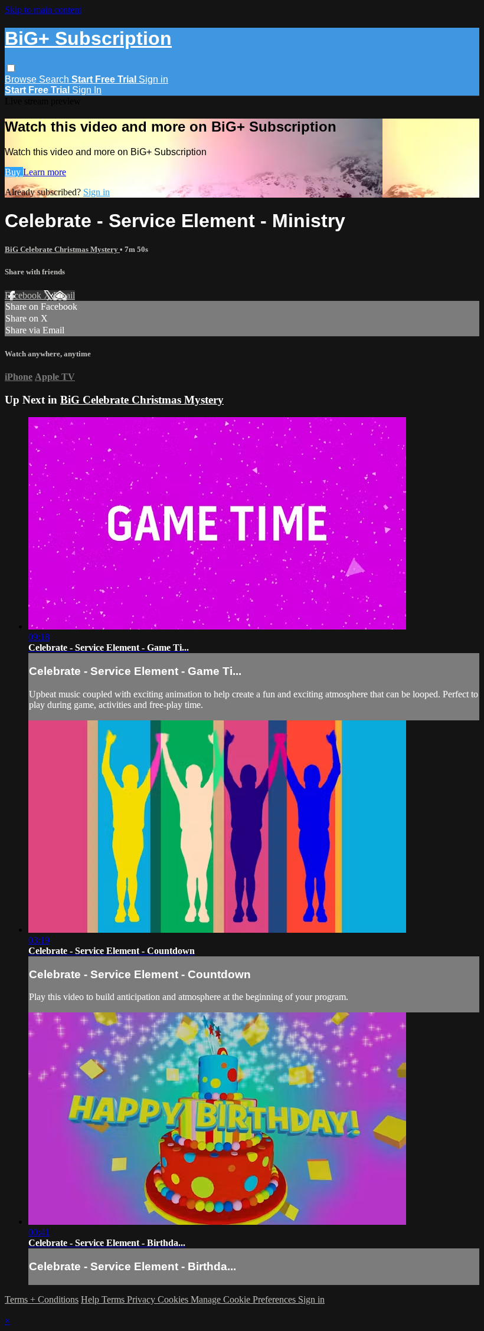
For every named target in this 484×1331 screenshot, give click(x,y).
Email (64, 295)
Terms (114, 1299)
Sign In (87, 90)
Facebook (24, 295)
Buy (14, 172)
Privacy (142, 1299)
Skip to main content (43, 10)
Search (55, 79)
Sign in (153, 79)
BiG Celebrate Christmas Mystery (62, 249)
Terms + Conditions (42, 1299)
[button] (11, 68)
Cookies (174, 1299)
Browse (22, 79)
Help (91, 1299)
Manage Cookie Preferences (244, 1299)
